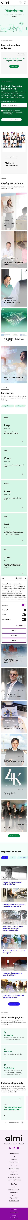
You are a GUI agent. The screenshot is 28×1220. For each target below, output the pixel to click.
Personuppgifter (14, 1212)
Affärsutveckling (14, 1162)
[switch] (24, 610)
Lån (13, 857)
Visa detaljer (19, 625)
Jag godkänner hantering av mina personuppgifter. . (13, 112)
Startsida (3, 7)
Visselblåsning (14, 1218)
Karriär (14, 1195)
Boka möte (14, 66)
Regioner (8, 7)
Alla (5, 857)
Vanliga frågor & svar (14, 1177)
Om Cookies (14, 1209)
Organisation (14, 1192)
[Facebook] (10, 1148)
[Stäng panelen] (25, 578)
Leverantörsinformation (14, 1180)
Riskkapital (14, 1159)
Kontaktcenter (14, 1174)
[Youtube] (18, 1148)
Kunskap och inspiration (14, 1164)
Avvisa (14, 640)
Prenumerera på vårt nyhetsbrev (11, 119)
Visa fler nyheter (14, 835)
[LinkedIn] (14, 1148)
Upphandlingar (14, 1198)
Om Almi (14, 1187)
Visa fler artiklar (14, 1004)
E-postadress (8, 101)
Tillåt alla (14, 630)
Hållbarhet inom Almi (14, 1189)
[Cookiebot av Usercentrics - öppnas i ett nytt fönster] (16, 578)
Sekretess (14, 1215)
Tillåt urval (14, 635)
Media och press (14, 1200)
